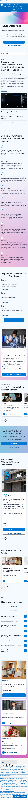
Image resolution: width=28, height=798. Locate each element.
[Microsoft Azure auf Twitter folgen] (4, 765)
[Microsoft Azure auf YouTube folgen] (13, 765)
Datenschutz (17, 794)
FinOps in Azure (23, 771)
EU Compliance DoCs (8, 797)
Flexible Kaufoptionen (15, 771)
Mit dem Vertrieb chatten (20, 796)
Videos (12, 781)
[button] (14, 53)
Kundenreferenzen (8, 769)
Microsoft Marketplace (20, 777)
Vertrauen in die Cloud (17, 767)
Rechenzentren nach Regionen (6, 767)
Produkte (14, 769)
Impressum (12, 794)
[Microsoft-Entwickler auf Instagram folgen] (7, 765)
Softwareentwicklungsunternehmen (7, 777)
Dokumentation (9, 778)
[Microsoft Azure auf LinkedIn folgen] (10, 765)
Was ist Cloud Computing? (19, 781)
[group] (11, 404)
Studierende (2, 780)
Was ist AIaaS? (7, 784)
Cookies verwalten (24, 794)
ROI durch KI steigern (4, 772)
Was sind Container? (15, 786)
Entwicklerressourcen (19, 778)
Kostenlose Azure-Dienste (5, 771)
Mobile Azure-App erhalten (10, 762)
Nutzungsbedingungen (5, 795)
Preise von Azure (19, 769)
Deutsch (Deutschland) (5, 789)
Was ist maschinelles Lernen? (14, 783)
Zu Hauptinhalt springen (5, 0)
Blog (14, 778)
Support (15, 774)
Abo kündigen (7, 794)
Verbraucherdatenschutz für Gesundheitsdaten (10, 792)
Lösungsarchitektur (9, 774)
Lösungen (11, 772)
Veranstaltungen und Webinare (11, 780)
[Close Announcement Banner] (25, 5)
